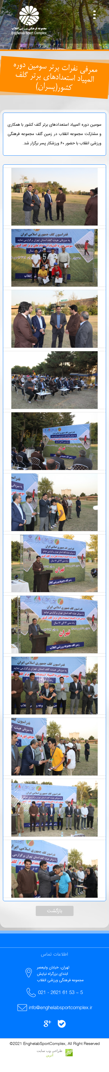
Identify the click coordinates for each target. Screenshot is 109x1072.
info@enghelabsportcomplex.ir (60, 1007)
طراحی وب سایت (49, 1051)
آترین (49, 1055)
